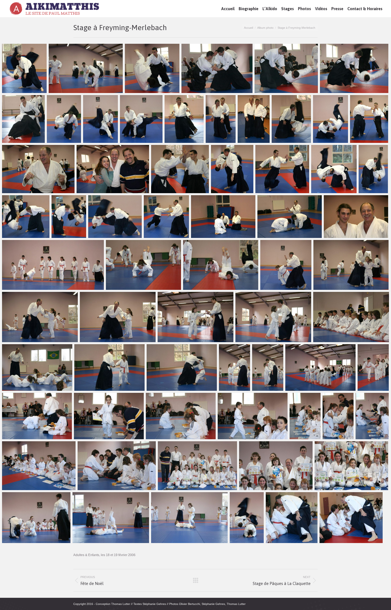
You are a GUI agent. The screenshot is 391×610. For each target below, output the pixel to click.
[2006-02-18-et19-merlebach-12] (254, 119)
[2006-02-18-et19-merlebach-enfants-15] (267, 367)
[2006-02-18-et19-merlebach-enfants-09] (273, 317)
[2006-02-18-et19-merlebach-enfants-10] (351, 317)
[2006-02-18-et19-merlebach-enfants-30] (36, 517)
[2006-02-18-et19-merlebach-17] (113, 169)
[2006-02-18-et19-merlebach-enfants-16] (320, 367)
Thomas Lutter (120, 604)
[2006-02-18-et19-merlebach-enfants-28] (276, 465)
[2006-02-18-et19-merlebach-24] (25, 216)
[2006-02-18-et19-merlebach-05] (354, 68)
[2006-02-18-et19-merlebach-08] (100, 119)
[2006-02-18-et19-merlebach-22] (334, 169)
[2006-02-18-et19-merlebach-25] (69, 216)
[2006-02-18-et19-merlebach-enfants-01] (53, 265)
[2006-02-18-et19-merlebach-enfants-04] (285, 265)
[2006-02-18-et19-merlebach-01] (86, 68)
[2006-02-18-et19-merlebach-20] (24, 68)
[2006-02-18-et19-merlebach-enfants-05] (351, 265)
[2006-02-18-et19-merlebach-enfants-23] (338, 416)
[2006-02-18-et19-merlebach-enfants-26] (117, 465)
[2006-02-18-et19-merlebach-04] (286, 68)
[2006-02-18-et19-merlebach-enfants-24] (372, 416)
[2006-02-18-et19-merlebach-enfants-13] (182, 367)
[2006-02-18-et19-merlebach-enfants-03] (220, 265)
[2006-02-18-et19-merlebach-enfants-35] (351, 517)
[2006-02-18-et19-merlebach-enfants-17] (373, 367)
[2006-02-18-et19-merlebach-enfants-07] (118, 317)
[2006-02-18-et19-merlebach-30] (356, 216)
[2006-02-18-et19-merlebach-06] (23, 119)
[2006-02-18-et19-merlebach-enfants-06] (40, 317)
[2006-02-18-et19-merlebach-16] (38, 169)
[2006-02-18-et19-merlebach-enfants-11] (37, 367)
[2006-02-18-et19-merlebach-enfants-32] (189, 517)
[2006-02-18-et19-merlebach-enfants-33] (247, 517)
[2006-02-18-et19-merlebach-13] (291, 119)
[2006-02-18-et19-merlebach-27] (166, 216)
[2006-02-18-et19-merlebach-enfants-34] (291, 517)
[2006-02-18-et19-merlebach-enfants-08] (195, 317)
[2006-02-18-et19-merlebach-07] (64, 119)
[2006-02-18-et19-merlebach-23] (373, 169)
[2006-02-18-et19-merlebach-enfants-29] (351, 465)
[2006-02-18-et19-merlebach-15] (369, 119)
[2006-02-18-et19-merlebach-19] (232, 169)
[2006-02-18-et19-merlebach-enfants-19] (109, 416)
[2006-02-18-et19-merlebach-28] (223, 216)
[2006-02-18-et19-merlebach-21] (282, 169)
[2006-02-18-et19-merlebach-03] (217, 68)
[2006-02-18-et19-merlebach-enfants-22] (305, 416)
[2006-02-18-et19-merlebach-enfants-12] (109, 367)
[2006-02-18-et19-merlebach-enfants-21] (253, 416)
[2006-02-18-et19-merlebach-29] (289, 216)
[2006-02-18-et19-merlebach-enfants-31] (110, 517)
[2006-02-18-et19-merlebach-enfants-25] (39, 465)
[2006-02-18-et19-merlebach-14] (330, 119)
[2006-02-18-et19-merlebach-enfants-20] (181, 416)
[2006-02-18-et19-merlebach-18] (180, 169)
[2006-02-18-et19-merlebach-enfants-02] (143, 265)
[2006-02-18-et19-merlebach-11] (221, 119)
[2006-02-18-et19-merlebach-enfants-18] (37, 416)
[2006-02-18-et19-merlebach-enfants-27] (197, 465)
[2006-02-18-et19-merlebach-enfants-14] (234, 367)
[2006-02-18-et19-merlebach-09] (141, 119)
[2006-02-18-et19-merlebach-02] (152, 68)
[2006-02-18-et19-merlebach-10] (184, 119)
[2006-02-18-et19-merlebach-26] (115, 216)
